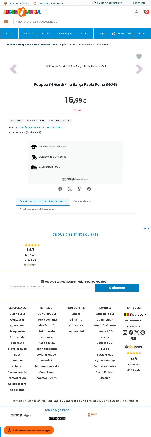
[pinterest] (142, 332)
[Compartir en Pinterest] (89, 188)
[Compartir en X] (70, 188)
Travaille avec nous (17, 352)
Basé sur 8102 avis (30, 255)
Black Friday (104, 355)
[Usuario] (136, 12)
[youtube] (133, 338)
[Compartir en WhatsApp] (79, 188)
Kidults (84, 34)
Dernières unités (124, 34)
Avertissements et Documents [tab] (37, 209)
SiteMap (104, 378)
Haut (146, 228)
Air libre (46, 34)
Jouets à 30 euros (105, 346)
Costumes (27, 34)
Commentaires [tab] (82, 201)
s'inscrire (76, 320)
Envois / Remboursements (46, 364)
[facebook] (131, 332)
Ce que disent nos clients (17, 387)
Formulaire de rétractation (17, 375)
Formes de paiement (17, 340)
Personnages (65, 34)
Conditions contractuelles (47, 375)
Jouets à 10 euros (105, 326)
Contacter (17, 320)
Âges (102, 34)
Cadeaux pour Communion (104, 317)
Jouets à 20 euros (105, 335)
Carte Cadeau (105, 372)
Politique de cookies (46, 335)
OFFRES (142, 34)
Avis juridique (46, 355)
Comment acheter (17, 364)
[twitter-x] (137, 332)
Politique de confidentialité (46, 346)
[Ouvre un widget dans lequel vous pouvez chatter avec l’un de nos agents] (29, 430)
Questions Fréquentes (17, 329)
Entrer (76, 314)
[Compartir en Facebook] (60, 188)
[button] (13, 69)
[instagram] (125, 332)
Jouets (9, 34)
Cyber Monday (105, 361)
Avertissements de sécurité (46, 323)
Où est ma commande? (76, 329)
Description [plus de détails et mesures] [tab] (43, 201)
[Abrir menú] (6, 21)
